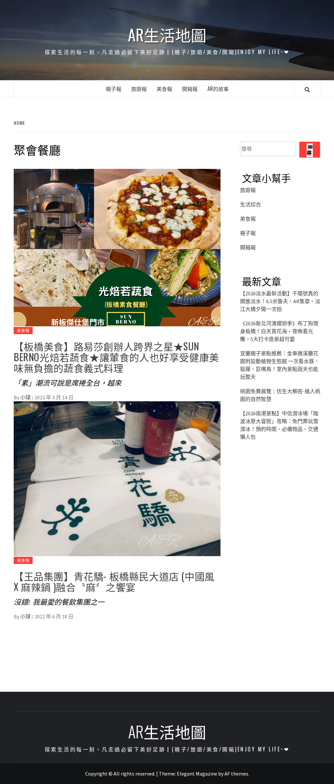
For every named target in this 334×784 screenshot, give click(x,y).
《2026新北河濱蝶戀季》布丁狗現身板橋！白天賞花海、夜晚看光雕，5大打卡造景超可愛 (279, 331)
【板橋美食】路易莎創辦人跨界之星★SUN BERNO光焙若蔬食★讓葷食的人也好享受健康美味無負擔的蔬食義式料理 (116, 357)
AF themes (236, 773)
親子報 (113, 89)
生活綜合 (250, 204)
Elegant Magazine (197, 773)
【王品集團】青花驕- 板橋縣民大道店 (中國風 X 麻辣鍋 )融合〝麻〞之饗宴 (114, 581)
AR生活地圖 (167, 34)
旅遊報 (139, 89)
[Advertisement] (280, 565)
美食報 (164, 89)
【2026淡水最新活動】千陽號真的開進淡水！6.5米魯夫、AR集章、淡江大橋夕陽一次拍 (280, 301)
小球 (26, 397)
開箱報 (190, 89)
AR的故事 (218, 89)
